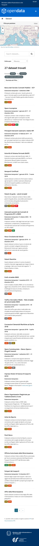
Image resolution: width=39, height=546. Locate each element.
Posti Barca (8, 435)
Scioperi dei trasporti (11, 471)
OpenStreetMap (9, 47)
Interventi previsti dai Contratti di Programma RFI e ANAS (16, 213)
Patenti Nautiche (10, 259)
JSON (10, 102)
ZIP (6, 206)
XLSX (6, 465)
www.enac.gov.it (27, 385)
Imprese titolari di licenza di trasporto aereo (17, 375)
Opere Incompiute (10, 108)
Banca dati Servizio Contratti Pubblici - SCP (19, 87)
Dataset (9, 18)
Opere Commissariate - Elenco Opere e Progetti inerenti (17, 350)
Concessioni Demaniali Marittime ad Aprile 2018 (19, 325)
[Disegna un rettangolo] (36, 28)
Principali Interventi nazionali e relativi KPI (19, 130)
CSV (6, 102)
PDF (13, 124)
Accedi (34, 2)
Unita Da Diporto (10, 417)
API (30, 519)
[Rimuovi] (14, 74)
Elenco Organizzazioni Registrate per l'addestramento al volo (17, 395)
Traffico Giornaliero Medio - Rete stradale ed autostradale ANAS (19, 301)
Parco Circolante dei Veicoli (13, 236)
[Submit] (31, 54)
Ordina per (7, 61)
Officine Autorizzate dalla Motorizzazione (18, 453)
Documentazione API (9, 521)
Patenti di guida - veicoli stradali (15, 194)
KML (13, 367)
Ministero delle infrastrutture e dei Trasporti (12, 3)
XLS (17, 124)
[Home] (2, 18)
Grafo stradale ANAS (11, 277)
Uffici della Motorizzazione (13, 491)
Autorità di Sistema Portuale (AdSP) (16, 153)
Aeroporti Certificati (11, 171)
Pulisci (35, 23)
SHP (6, 294)
